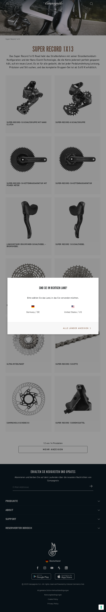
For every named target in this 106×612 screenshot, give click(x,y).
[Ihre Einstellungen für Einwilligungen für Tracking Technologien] (101, 607)
